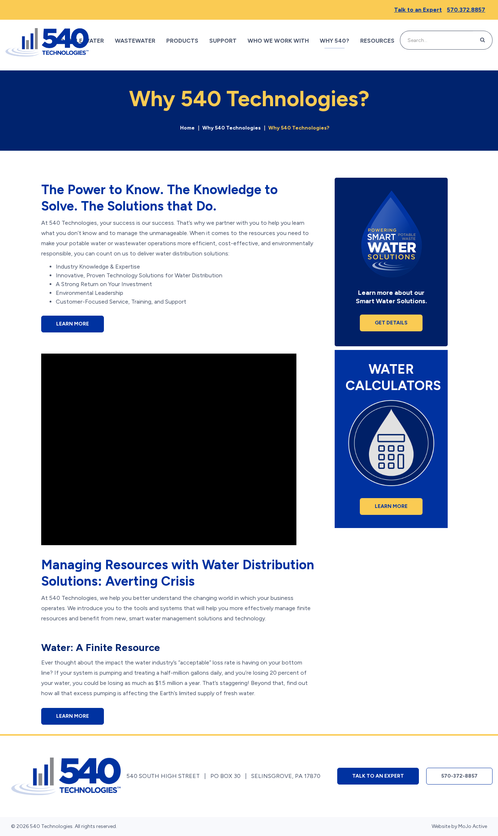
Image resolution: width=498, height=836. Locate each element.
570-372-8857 (459, 776)
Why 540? (334, 40)
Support (223, 40)
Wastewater (135, 40)
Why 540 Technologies (231, 128)
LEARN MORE (391, 506)
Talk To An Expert (378, 776)
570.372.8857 (466, 9)
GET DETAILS (391, 323)
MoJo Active (472, 826)
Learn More (72, 324)
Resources (377, 40)
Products (182, 40)
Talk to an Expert (418, 9)
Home (187, 128)
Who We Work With (278, 40)
